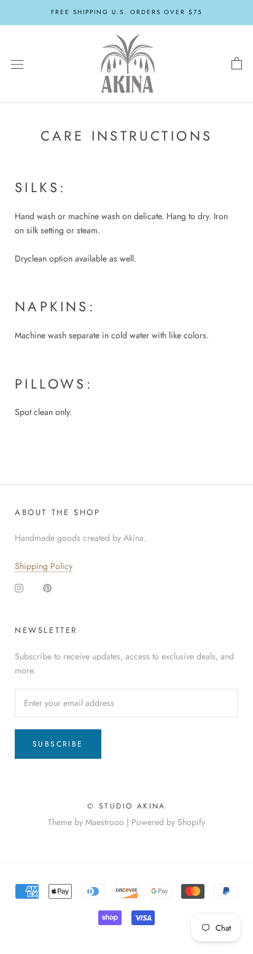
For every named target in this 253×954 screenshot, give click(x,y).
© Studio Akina (126, 806)
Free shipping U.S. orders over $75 (127, 12)
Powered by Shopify (168, 822)
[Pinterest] (47, 587)
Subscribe (58, 744)
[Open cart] (237, 64)
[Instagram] (19, 587)
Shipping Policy (43, 566)
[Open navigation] (17, 64)
